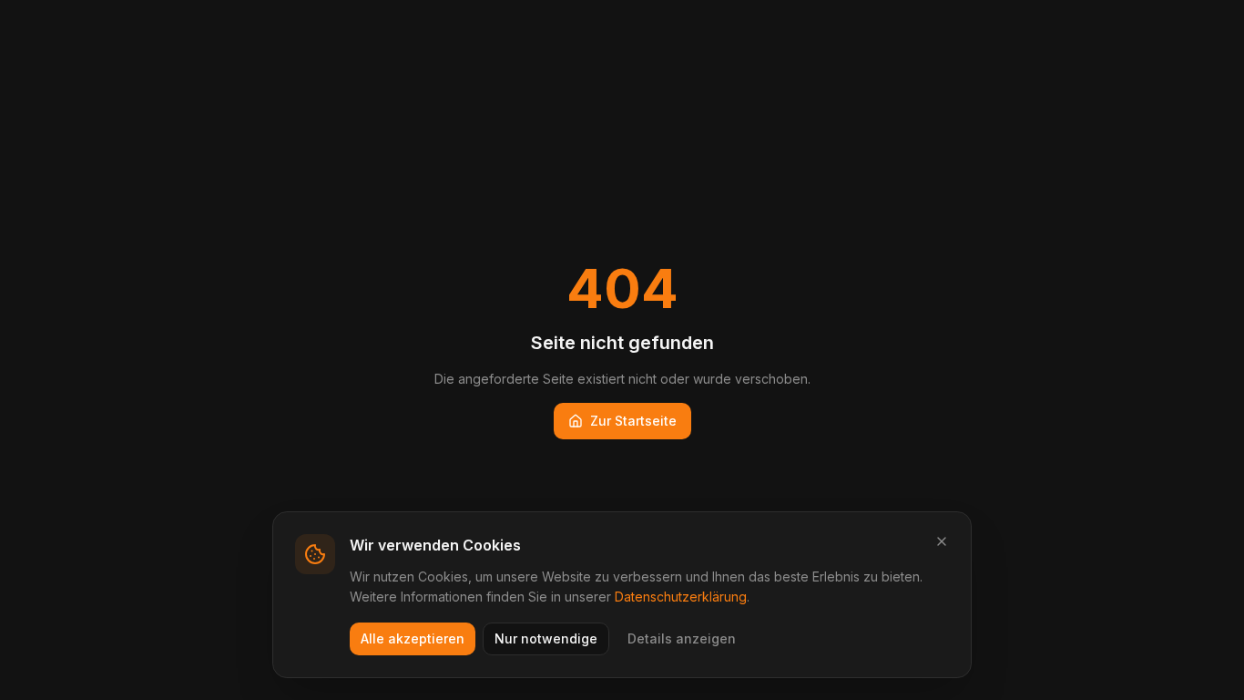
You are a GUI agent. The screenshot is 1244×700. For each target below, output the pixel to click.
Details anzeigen (681, 638)
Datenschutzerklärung (681, 596)
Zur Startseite (633, 420)
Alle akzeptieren (412, 638)
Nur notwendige (546, 638)
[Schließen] (941, 541)
